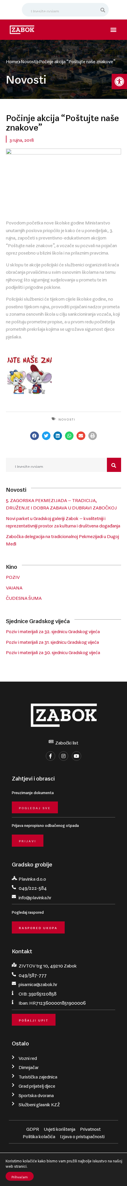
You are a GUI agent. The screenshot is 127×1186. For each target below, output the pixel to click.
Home (12, 60)
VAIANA (14, 586)
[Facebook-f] (50, 756)
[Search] (103, 10)
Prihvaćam (20, 1176)
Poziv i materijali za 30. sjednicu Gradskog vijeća (53, 651)
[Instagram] (63, 756)
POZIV (13, 576)
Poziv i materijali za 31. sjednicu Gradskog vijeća (52, 641)
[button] (119, 81)
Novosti (29, 60)
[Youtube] (76, 756)
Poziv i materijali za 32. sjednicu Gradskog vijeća (53, 630)
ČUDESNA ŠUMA (24, 597)
